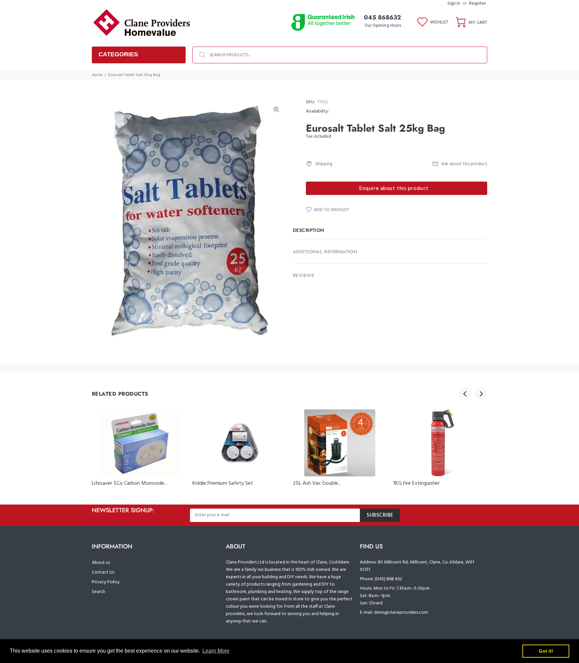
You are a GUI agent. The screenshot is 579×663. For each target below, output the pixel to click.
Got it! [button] (546, 651)
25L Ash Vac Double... (317, 483)
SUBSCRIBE (380, 515)
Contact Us (103, 572)
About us (101, 563)
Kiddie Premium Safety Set (222, 483)
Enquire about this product (394, 188)
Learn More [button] (216, 651)
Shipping (323, 164)
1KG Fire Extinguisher (416, 483)
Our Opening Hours (383, 25)
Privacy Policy (106, 582)
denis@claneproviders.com (401, 612)
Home (97, 75)
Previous (465, 393)
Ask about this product (464, 164)
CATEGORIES (118, 54)
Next (480, 393)
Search (98, 592)
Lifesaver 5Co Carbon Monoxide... (129, 483)
